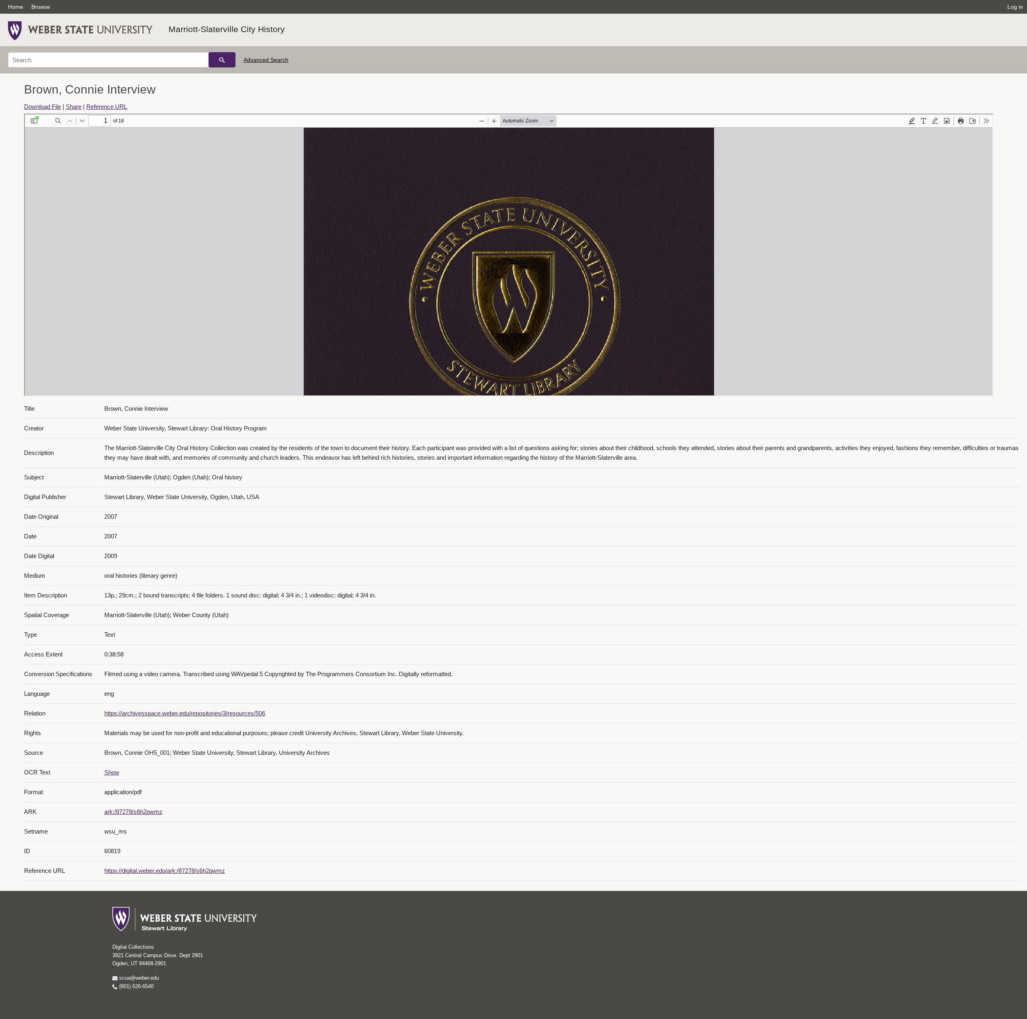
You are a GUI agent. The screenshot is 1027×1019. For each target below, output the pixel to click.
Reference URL (106, 106)
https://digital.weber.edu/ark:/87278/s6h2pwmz (164, 870)
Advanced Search (266, 60)
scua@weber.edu (138, 978)
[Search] (222, 59)
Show (111, 772)
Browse (40, 7)
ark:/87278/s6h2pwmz (133, 811)
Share (73, 106)
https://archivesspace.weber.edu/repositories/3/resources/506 (184, 713)
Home (15, 7)
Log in (1015, 7)
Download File (42, 106)
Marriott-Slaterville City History (226, 29)
